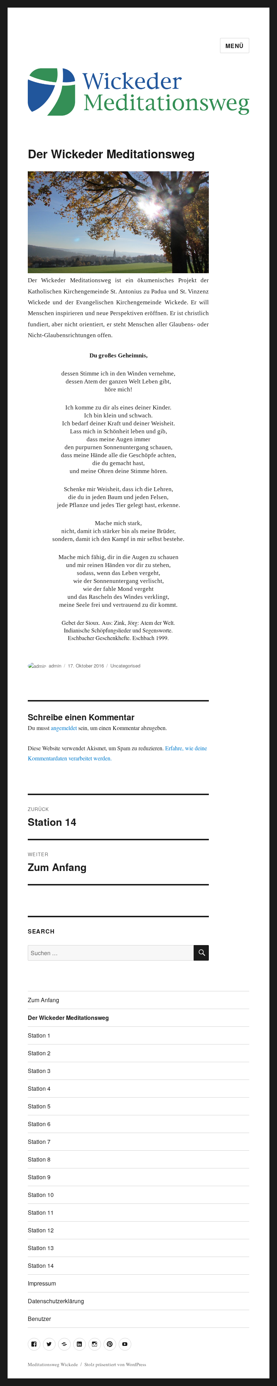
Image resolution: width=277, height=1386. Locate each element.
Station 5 (39, 1106)
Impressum (42, 1283)
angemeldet (64, 727)
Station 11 (41, 1212)
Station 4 (39, 1088)
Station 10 (41, 1194)
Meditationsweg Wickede (53, 1364)
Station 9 (39, 1177)
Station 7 (39, 1141)
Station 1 (39, 1035)
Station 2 (39, 1053)
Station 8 (39, 1159)
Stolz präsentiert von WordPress (115, 1364)
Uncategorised (125, 665)
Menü (234, 46)
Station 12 (41, 1230)
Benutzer (39, 1318)
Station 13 (41, 1248)
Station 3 (39, 1071)
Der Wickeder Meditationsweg (68, 1017)
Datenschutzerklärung (56, 1301)
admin (55, 665)
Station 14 (41, 1265)
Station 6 (39, 1124)
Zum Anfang (43, 1000)
